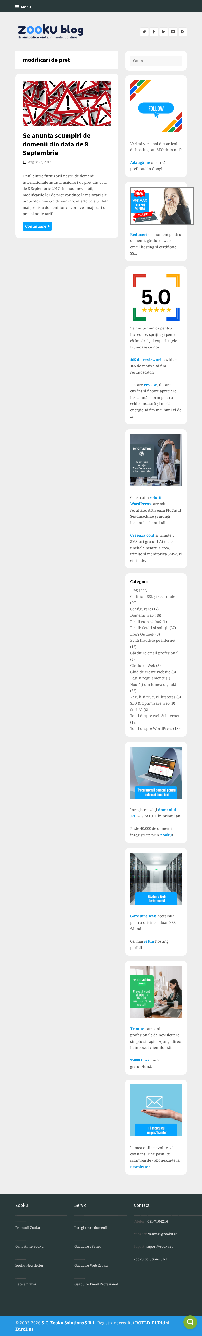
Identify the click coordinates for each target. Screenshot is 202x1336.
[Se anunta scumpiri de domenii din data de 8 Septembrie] (67, 103)
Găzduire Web (142, 665)
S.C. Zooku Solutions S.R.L (68, 1323)
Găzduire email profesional (154, 652)
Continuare (36, 226)
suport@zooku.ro (160, 1246)
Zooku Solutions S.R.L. (151, 1259)
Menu (26, 6)
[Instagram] (173, 31)
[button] (190, 1322)
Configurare (140, 608)
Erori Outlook (142, 634)
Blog (134, 589)
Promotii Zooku (27, 1228)
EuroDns (24, 1329)
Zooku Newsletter (29, 1265)
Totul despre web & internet (154, 715)
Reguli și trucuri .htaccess (152, 697)
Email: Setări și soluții (149, 627)
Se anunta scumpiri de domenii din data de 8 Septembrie (57, 144)
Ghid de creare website (150, 671)
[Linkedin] (163, 31)
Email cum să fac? (145, 621)
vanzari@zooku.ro (162, 1234)
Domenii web (142, 615)
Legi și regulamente (147, 678)
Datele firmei (25, 1284)
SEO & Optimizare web (150, 703)
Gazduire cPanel (87, 1246)
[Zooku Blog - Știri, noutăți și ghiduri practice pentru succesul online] (48, 31)
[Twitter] (144, 31)
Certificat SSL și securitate (152, 596)
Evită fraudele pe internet (152, 640)
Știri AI (136, 709)
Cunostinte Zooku (29, 1246)
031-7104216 (157, 1221)
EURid (158, 1323)
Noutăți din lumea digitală (153, 684)
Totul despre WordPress (151, 728)
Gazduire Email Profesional (96, 1284)
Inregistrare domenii (90, 1228)
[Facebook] (154, 31)
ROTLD (142, 1323)
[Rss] (183, 31)
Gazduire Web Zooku (91, 1265)
